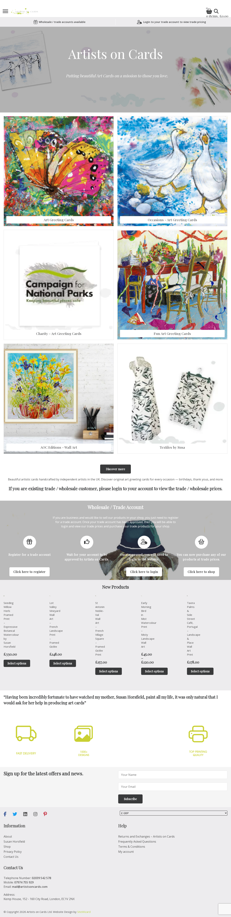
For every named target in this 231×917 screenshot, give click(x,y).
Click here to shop (201, 572)
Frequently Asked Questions (137, 842)
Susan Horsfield (14, 842)
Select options (17, 663)
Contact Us (11, 857)
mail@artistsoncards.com (29, 887)
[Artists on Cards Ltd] (24, 11)
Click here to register (29, 572)
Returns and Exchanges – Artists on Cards (146, 836)
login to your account (132, 488)
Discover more (115, 469)
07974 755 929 (24, 882)
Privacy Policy (13, 852)
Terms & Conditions (131, 847)
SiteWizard (84, 912)
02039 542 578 (41, 878)
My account (126, 852)
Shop (7, 847)
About (8, 836)
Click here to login (144, 572)
